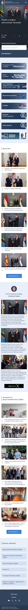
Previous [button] (14, 36)
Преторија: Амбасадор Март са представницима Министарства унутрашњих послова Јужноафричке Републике (14, 475)
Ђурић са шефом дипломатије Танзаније (14, 242)
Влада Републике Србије (10, 563)
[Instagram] (19, 600)
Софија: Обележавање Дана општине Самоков (14, 454)
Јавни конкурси (14, 125)
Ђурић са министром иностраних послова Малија (14, 26)
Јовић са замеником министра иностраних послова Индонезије (14, 202)
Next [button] (25, 36)
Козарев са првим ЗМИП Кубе (14, 182)
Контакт (14, 597)
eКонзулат (14, 66)
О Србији (14, 105)
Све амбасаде (5, 53)
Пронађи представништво (8, 43)
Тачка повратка (14, 135)
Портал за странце (14, 75)
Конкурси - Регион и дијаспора (14, 115)
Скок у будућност (14, 85)
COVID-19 (6, 569)
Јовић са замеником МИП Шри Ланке (14, 262)
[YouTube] (9, 600)
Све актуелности (13, 276)
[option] (14, 26)
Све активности (13, 532)
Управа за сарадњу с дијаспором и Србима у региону (13, 582)
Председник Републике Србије (12, 549)
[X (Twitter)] (12, 600)
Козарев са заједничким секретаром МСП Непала (14, 162)
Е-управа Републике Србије (11, 575)
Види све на (12, 386)
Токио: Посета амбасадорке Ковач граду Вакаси (14, 496)
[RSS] (16, 600)
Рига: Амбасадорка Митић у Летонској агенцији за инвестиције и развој (14, 413)
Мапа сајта (14, 594)
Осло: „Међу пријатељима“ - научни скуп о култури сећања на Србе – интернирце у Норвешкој (14, 517)
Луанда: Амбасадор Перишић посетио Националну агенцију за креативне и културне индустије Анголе (14, 433)
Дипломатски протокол (14, 95)
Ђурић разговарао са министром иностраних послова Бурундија (14, 222)
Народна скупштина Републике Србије (12, 556)
